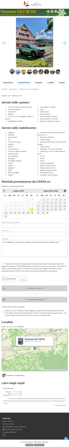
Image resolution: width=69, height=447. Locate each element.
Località (50, 83)
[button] (34, 348)
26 (15, 213)
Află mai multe (39, 445)
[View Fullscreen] (4, 331)
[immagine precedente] (4, 44)
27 (19, 213)
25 (11, 213)
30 (32, 213)
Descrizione (8, 83)
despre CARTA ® (8, 421)
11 (56, 203)
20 (65, 206)
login (4, 435)
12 (60, 203)
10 (52, 203)
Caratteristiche (24, 83)
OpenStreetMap (57, 370)
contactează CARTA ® (10, 432)
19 (60, 206)
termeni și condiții (8, 424)
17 (52, 206)
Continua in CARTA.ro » (36, 288)
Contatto (38, 83)
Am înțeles (29, 445)
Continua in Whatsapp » (36, 299)
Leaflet (46, 370)
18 (56, 206)
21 (38, 209)
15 (43, 206)
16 (47, 206)
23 (32, 209)
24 (6, 213)
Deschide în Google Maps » (15, 375)
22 (43, 209)
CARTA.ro (6, 418)
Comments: (5, 239)
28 (23, 213)
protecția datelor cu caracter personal (14, 427)
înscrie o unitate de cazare (13, 429)
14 (38, 206)
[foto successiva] (65, 44)
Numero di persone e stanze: (11, 222)
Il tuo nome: (5, 230)
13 (65, 203)
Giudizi (62, 83)
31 (6, 216)
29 (28, 213)
